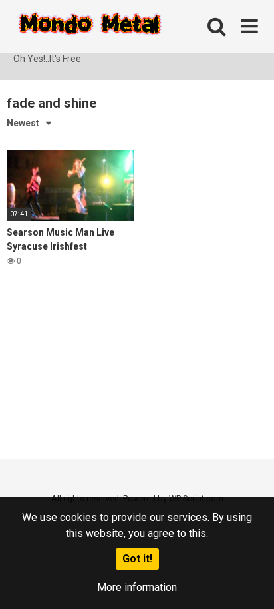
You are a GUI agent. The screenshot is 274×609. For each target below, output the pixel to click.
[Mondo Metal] (90, 26)
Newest (23, 123)
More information (137, 587)
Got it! (137, 558)
